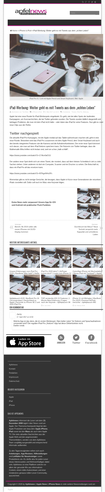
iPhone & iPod (25, 30)
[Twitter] (92, 1)
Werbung (85, 112)
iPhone (12, 405)
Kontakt (12, 369)
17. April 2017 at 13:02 (25, 317)
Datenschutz (14, 381)
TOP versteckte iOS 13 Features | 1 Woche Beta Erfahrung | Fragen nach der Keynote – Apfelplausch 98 (55, 300)
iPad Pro (79, 112)
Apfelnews (13, 365)
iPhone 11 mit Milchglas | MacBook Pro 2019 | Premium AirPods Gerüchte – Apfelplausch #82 (87, 300)
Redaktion (13, 373)
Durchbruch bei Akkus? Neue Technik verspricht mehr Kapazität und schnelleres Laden (86, 229)
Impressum (14, 377)
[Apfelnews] (30, 12)
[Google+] (86, 1)
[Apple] (95, 1)
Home (14, 30)
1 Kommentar (66, 112)
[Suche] (97, 13)
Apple (11, 397)
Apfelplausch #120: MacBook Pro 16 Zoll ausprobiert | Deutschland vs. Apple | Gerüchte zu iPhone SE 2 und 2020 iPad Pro (25, 301)
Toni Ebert (25, 112)
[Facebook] (89, 1)
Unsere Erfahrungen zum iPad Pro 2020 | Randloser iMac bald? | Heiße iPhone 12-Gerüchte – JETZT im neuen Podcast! (24, 274)
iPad (11, 401)
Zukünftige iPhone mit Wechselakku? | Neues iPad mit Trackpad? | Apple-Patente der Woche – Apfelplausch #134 (88, 274)
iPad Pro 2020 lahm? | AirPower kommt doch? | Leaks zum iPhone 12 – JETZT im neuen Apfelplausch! (56, 273)
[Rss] (83, 1)
